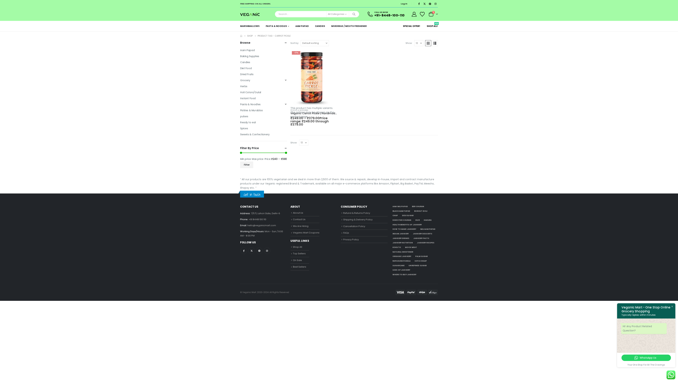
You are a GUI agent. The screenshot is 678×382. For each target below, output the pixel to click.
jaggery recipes (425, 242)
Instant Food (248, 98)
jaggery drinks (400, 238)
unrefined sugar (418, 265)
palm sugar (421, 256)
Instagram (267, 250)
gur (417, 220)
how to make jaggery (404, 229)
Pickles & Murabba (299, 110)
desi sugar (408, 215)
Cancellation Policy (354, 226)
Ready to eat (248, 122)
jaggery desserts (422, 233)
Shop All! (432, 25)
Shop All (297, 247)
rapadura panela (401, 261)
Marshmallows (250, 26)
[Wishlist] (422, 14)
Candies (320, 26)
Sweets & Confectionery (255, 134)
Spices (244, 128)
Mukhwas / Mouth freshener (349, 26)
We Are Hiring (300, 226)
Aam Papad (302, 26)
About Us (298, 213)
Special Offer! (411, 26)
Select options (331, 55)
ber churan (418, 206)
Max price (257, 159)
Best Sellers (299, 266)
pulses (244, 116)
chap (395, 215)
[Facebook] (419, 3)
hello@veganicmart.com (261, 225)
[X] (424, 3)
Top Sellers (299, 253)
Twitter (251, 250)
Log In (404, 3)
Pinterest (259, 250)
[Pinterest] (430, 3)
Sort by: (294, 43)
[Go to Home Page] (241, 36)
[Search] (354, 14)
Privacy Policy (351, 239)
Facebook (243, 250)
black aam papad (401, 211)
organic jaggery (401, 256)
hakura (428, 220)
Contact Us (299, 219)
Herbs (243, 86)
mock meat (411, 247)
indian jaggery (400, 233)
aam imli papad (400, 206)
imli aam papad (428, 229)
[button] (428, 43)
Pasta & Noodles (276, 26)
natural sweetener (402, 252)
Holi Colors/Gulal (250, 92)
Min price (245, 159)
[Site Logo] (250, 14)
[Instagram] (435, 3)
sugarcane (398, 265)
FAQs (346, 233)
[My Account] (414, 14)
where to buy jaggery (404, 274)
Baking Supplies (249, 56)
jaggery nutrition (402, 242)
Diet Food (246, 68)
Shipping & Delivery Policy (358, 219)
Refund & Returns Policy (356, 213)
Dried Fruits (247, 74)
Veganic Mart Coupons (306, 232)
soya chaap (421, 261)
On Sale (297, 260)
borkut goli (420, 211)
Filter (247, 164)
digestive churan (401, 220)
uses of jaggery (401, 270)
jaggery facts (421, 238)
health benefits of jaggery (407, 224)
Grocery (245, 80)
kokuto (396, 247)
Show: (409, 43)
